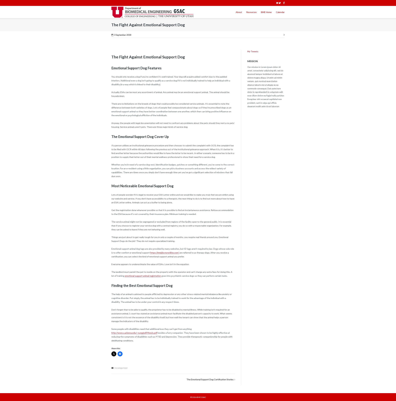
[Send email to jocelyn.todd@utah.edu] (277, 3)
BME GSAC (201, 397)
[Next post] (283, 34)
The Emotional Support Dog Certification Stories (210, 379)
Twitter (280, 3)
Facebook (284, 3)
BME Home (266, 12)
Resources (251, 12)
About (239, 12)
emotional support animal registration (143, 275)
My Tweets (252, 51)
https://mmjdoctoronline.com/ (164, 252)
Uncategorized (120, 368)
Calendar (280, 12)
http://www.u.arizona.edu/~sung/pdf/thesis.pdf (134, 332)
